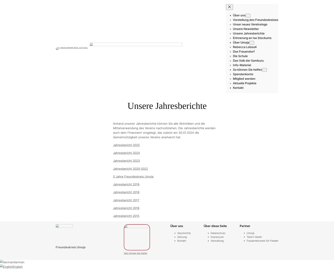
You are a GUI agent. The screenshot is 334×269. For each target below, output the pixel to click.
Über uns (239, 15)
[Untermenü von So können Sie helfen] (264, 70)
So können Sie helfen (247, 69)
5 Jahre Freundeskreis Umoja (133, 176)
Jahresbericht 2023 (126, 160)
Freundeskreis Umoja (71, 247)
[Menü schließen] (229, 7)
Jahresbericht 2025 (126, 145)
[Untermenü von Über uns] (247, 15)
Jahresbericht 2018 (126, 192)
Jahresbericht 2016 (126, 208)
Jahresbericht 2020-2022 (130, 168)
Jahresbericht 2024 (126, 153)
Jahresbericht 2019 (126, 184)
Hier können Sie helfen (135, 253)
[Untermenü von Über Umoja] (251, 43)
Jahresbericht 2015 (126, 216)
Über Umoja (241, 42)
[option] (167, 262)
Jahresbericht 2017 (126, 200)
